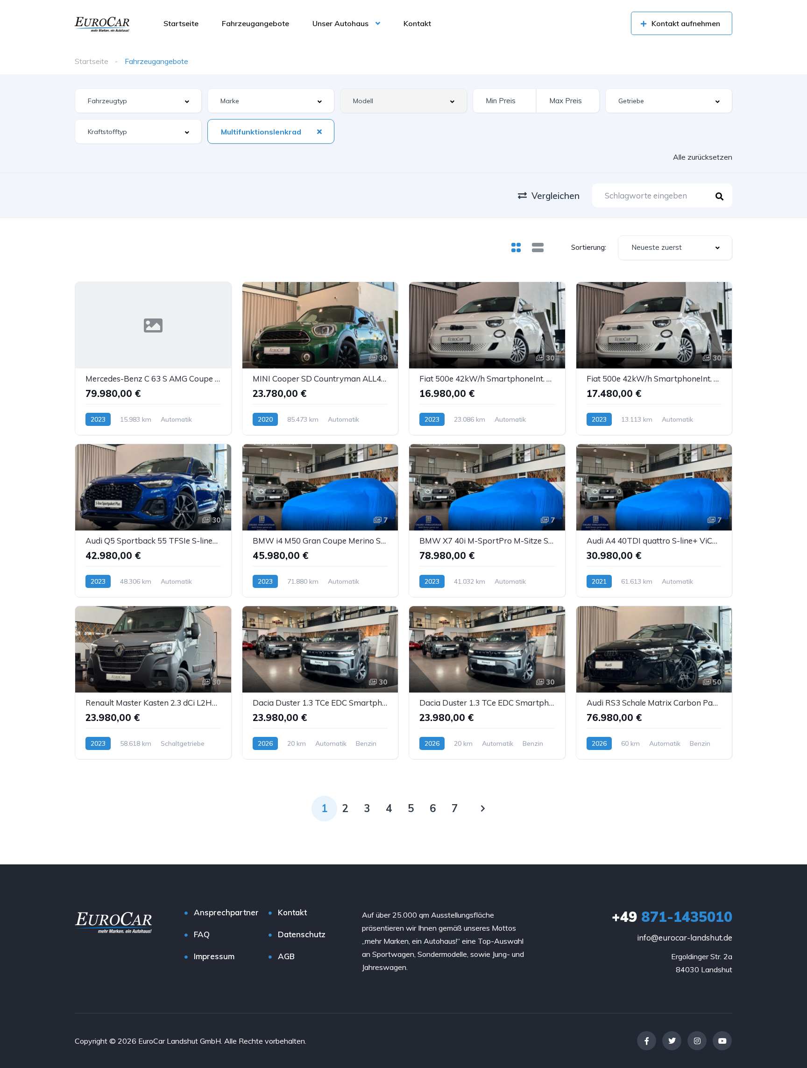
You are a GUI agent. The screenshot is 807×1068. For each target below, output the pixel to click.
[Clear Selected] (319, 131)
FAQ (202, 934)
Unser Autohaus (340, 23)
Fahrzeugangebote (255, 23)
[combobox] (138, 100)
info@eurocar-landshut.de (684, 937)
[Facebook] (646, 1040)
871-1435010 (672, 917)
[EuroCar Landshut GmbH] (101, 23)
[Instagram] (697, 1040)
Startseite (180, 23)
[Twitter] (671, 1040)
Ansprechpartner (226, 912)
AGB (286, 956)
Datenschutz (302, 934)
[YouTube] (722, 1040)
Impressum (214, 956)
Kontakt (417, 23)
